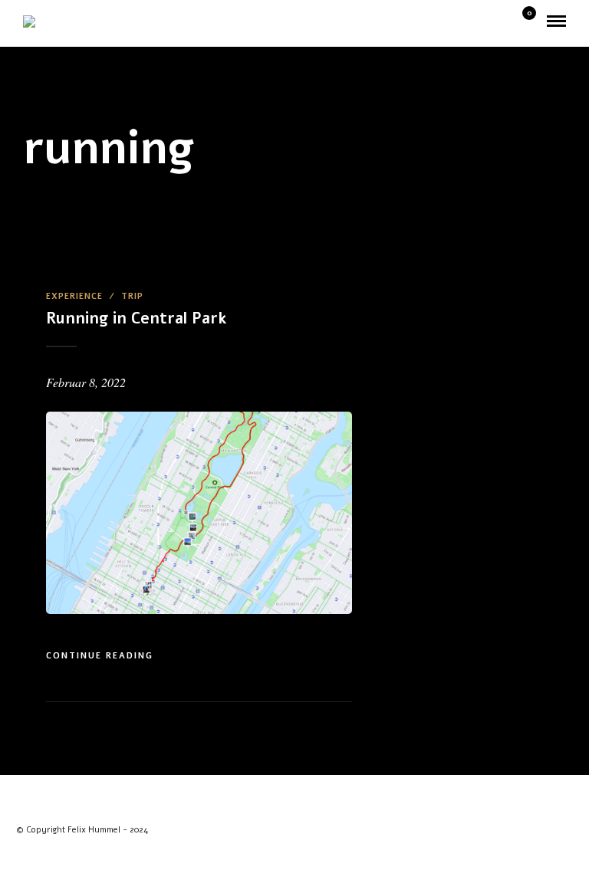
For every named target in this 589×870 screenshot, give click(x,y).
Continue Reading (99, 656)
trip (132, 296)
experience (74, 296)
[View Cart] (523, 22)
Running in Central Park (136, 318)
